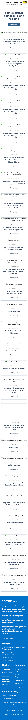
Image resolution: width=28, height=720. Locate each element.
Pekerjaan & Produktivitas (6, 680)
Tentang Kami (19, 683)
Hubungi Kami (19, 687)
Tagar (13, 710)
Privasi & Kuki (19, 680)
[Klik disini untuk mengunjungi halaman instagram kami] (18, 714)
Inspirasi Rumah (7, 672)
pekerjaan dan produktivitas (9, 619)
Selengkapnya (9, 638)
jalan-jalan (9, 622)
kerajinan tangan (17, 620)
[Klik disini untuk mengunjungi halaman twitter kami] (20, 714)
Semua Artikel (6, 669)
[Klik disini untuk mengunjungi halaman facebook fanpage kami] (15, 714)
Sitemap (8, 710)
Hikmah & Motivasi (5, 686)
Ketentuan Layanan (18, 670)
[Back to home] (14, 3)
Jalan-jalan (5, 676)
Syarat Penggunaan (18, 676)
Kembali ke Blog (14, 24)
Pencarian (19, 710)
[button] (1, 3)
